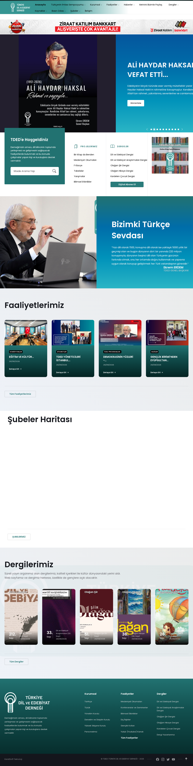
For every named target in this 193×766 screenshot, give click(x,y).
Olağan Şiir (91, 592)
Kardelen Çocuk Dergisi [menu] (123, 176)
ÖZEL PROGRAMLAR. (112, 352)
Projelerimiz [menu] (89, 146)
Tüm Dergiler (16, 661)
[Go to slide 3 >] (157, 129)
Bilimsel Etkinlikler (129, 713)
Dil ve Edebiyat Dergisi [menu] (122, 154)
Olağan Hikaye (131, 592)
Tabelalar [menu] (79, 170)
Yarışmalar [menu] (79, 176)
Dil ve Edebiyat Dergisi (168, 701)
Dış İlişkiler (126, 719)
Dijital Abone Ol (127, 184)
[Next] (182, 129)
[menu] (40, 4)
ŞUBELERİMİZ (19, 536)
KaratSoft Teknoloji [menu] (13, 759)
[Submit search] (54, 171)
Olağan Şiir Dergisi (166, 716)
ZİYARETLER (61, 352)
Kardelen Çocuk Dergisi (168, 728)
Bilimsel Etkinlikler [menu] (83, 181)
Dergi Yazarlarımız (166, 734)
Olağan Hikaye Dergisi (168, 722)
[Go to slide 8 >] (172, 129)
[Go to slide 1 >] (151, 129)
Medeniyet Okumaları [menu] (85, 160)
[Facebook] (157, 760)
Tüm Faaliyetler (129, 737)
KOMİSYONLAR (16, 352)
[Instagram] (162, 760)
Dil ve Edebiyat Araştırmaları (56, 593)
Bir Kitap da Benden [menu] (84, 154)
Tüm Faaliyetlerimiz (20, 393)
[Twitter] (168, 760)
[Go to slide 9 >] (175, 129)
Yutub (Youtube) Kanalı (132, 731)
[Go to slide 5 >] (163, 129)
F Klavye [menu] (78, 165)
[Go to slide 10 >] (178, 129)
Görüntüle (135, 107)
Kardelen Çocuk (170, 592)
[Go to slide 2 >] (154, 129)
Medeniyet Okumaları (131, 701)
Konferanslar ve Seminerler (134, 707)
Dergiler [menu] (123, 146)
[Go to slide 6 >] (166, 129)
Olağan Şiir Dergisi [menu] (120, 165)
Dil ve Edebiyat (18, 592)
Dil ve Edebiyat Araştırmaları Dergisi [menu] (129, 160)
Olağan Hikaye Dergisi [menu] (122, 170)
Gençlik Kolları (128, 725)
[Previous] (147, 129)
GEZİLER (154, 352)
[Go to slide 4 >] (160, 129)
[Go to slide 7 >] (169, 129)
